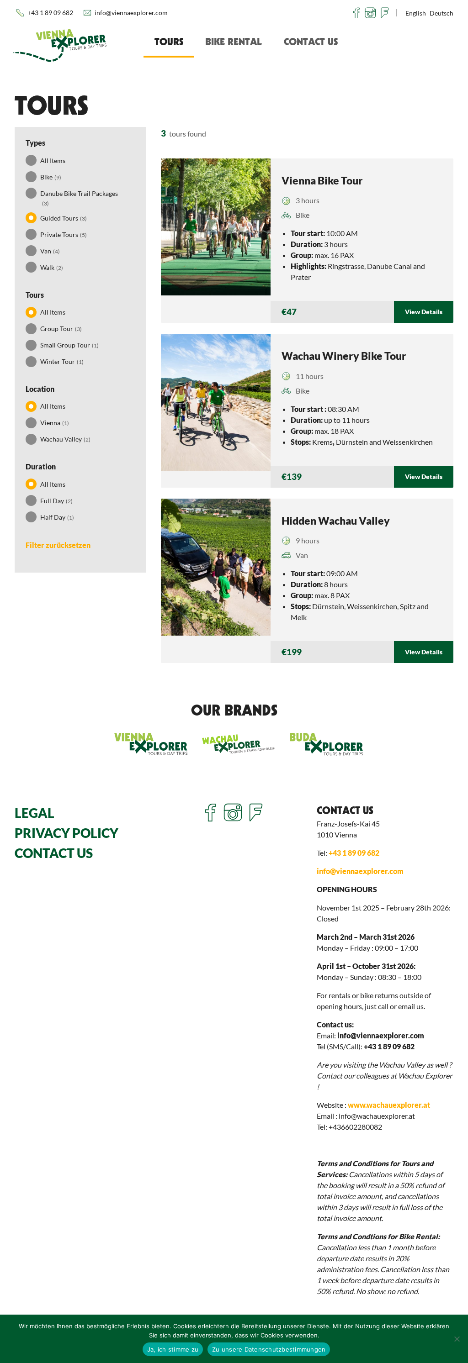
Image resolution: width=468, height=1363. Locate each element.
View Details (423, 312)
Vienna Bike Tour (322, 180)
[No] (456, 1338)
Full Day (56, 501)
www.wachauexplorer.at (389, 1104)
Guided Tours (63, 218)
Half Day (57, 517)
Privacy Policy (66, 833)
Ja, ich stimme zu (172, 1349)
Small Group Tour (69, 345)
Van (50, 251)
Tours (168, 41)
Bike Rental (233, 41)
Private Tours (63, 234)
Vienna (54, 422)
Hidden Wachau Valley (336, 520)
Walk (51, 267)
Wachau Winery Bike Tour (344, 355)
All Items (52, 160)
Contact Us (311, 41)
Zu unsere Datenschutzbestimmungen (268, 1349)
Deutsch (441, 13)
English (415, 13)
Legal (34, 813)
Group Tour (61, 328)
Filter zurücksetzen (58, 545)
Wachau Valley (65, 439)
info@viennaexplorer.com (131, 12)
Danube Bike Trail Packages (79, 198)
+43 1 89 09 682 (50, 12)
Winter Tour (62, 361)
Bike (50, 177)
